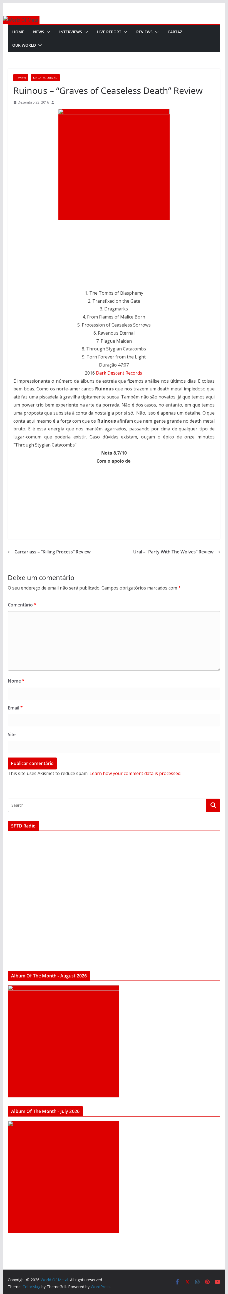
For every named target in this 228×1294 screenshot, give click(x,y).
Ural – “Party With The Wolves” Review (173, 552)
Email (15, 708)
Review (21, 78)
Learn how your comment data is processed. (135, 773)
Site (12, 734)
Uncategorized (45, 78)
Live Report (109, 31)
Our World (24, 45)
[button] (47, 32)
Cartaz (175, 31)
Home (18, 31)
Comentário (22, 605)
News (38, 31)
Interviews (70, 31)
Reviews (144, 31)
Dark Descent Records (119, 373)
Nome (16, 681)
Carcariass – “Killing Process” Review (52, 552)
